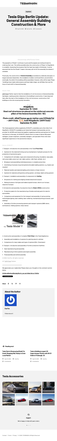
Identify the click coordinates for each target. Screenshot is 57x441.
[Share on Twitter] (12, 283)
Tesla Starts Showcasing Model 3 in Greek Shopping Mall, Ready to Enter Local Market (14, 353)
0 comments (38, 29)
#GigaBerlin (28, 106)
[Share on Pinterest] (16, 283)
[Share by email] (19, 283)
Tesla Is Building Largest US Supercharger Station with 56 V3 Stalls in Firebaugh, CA (40, 353)
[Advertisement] (28, 44)
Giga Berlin (28, 11)
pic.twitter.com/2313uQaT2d (42, 118)
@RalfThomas (20, 118)
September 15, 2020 (28, 123)
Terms (9, 435)
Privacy (15, 435)
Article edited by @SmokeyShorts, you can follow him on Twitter (20, 273)
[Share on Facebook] (8, 283)
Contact (4, 435)
